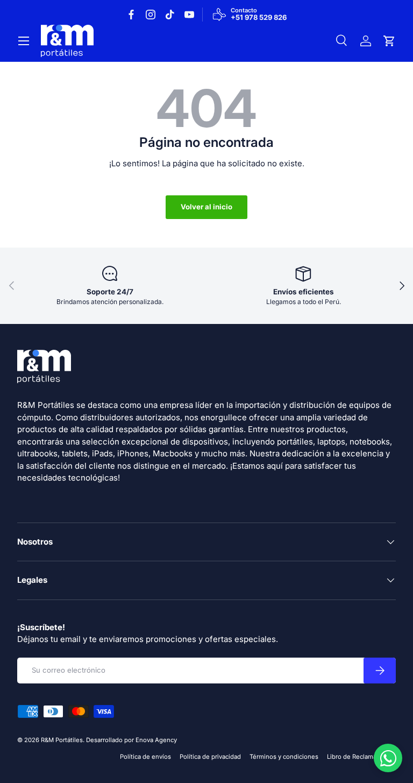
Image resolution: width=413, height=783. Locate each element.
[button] (389, 41)
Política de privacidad (210, 756)
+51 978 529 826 (259, 18)
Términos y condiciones (284, 756)
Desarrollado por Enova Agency (131, 740)
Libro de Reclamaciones (361, 756)
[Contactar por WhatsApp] (388, 758)
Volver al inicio (206, 206)
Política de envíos (145, 756)
